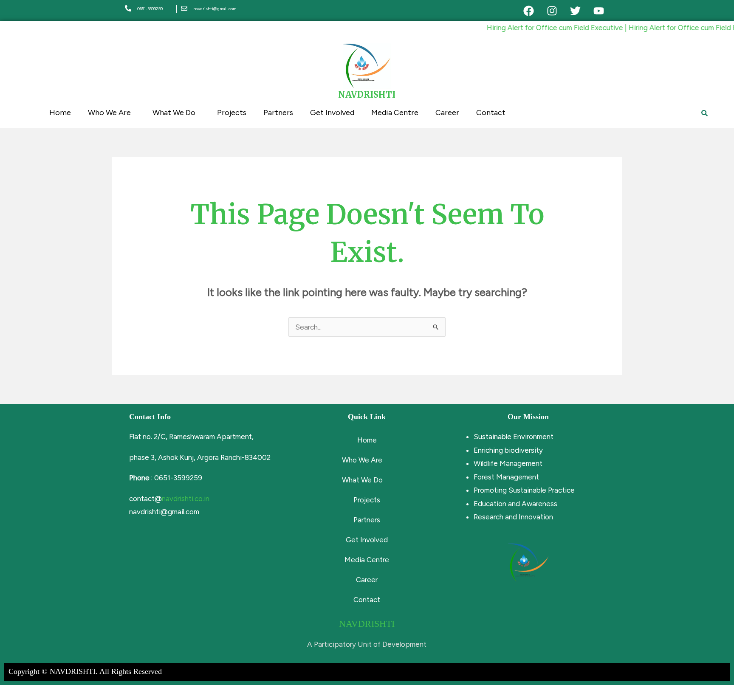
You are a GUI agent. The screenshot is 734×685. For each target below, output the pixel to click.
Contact (490, 112)
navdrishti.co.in (185, 498)
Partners (278, 112)
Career (447, 112)
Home (60, 112)
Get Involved (332, 112)
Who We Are (109, 112)
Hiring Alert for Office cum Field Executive (545, 27)
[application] (134, 113)
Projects (231, 112)
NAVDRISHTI (366, 94)
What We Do (173, 112)
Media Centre (394, 112)
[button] (367, 460)
